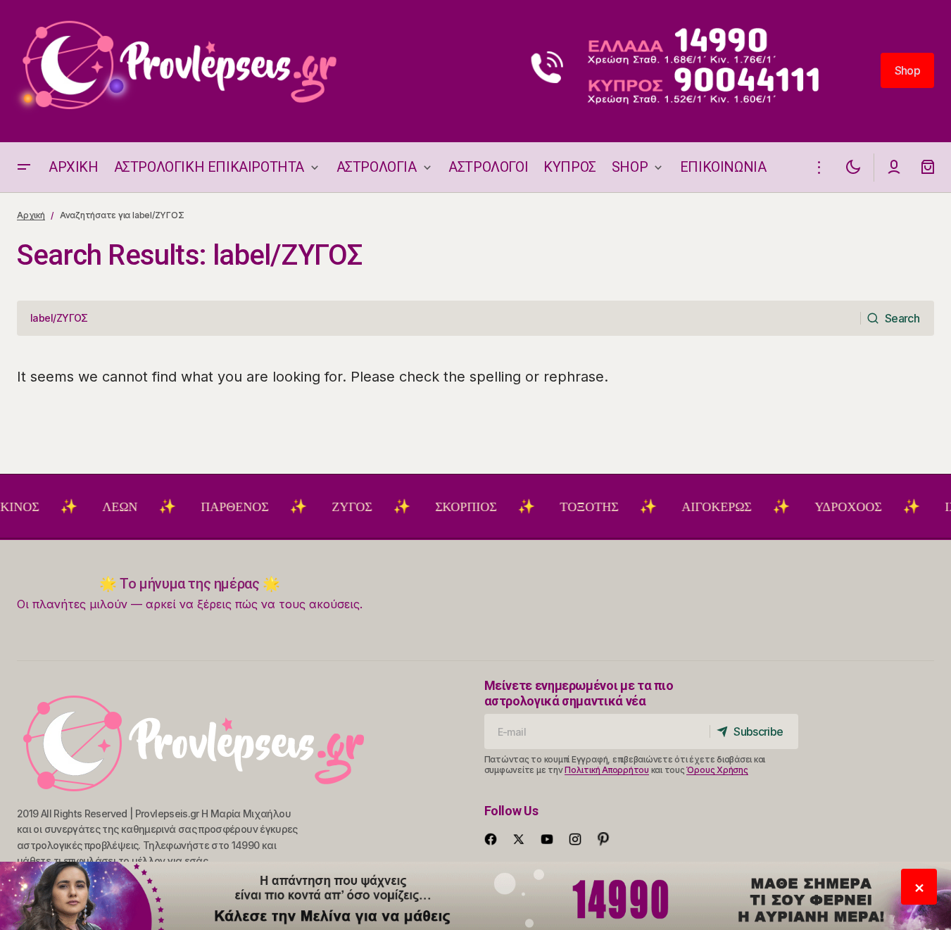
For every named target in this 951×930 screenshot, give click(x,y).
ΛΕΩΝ (104, 507)
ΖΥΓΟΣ (337, 507)
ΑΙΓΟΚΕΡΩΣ (701, 507)
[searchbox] (439, 318)
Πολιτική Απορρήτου (607, 770)
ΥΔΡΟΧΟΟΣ (833, 507)
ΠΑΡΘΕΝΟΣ (219, 507)
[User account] (894, 167)
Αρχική (31, 215)
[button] (24, 167)
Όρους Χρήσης (717, 770)
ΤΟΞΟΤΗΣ (574, 507)
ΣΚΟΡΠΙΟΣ (450, 507)
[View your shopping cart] (928, 167)
